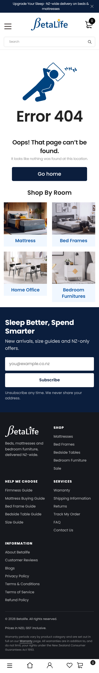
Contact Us (63, 530)
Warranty (62, 490)
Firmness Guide (18, 490)
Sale (57, 468)
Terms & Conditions (22, 583)
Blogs (10, 568)
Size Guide (14, 522)
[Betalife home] (22, 432)
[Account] (49, 666)
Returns (60, 506)
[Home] (30, 666)
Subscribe (49, 380)
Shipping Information (72, 498)
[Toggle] (79, 665)
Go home (49, 173)
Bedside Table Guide (23, 514)
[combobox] (49, 42)
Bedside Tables (67, 452)
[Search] (89, 42)
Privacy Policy (17, 576)
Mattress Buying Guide (25, 498)
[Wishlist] (69, 666)
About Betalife (17, 552)
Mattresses (63, 436)
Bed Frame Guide (20, 506)
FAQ (57, 522)
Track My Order (67, 514)
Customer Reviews (21, 560)
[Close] (91, 6)
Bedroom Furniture (70, 460)
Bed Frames (64, 444)
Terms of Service (19, 592)
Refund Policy (17, 599)
